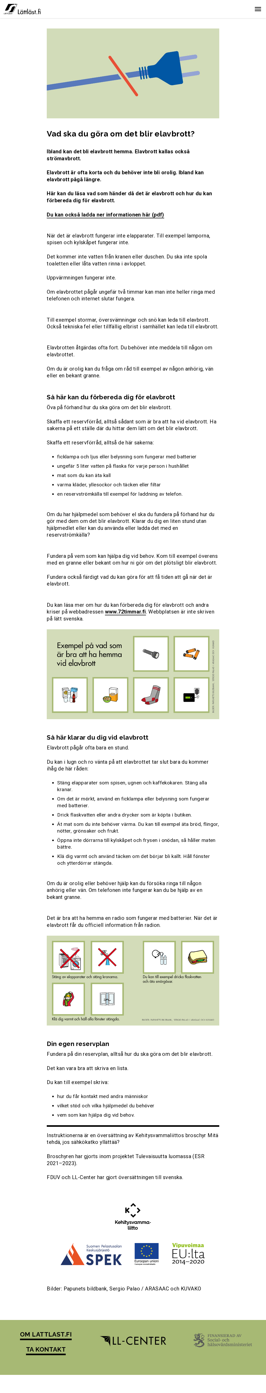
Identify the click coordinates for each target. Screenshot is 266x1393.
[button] (258, 9)
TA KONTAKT (46, 1349)
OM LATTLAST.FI (46, 1334)
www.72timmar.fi (125, 612)
